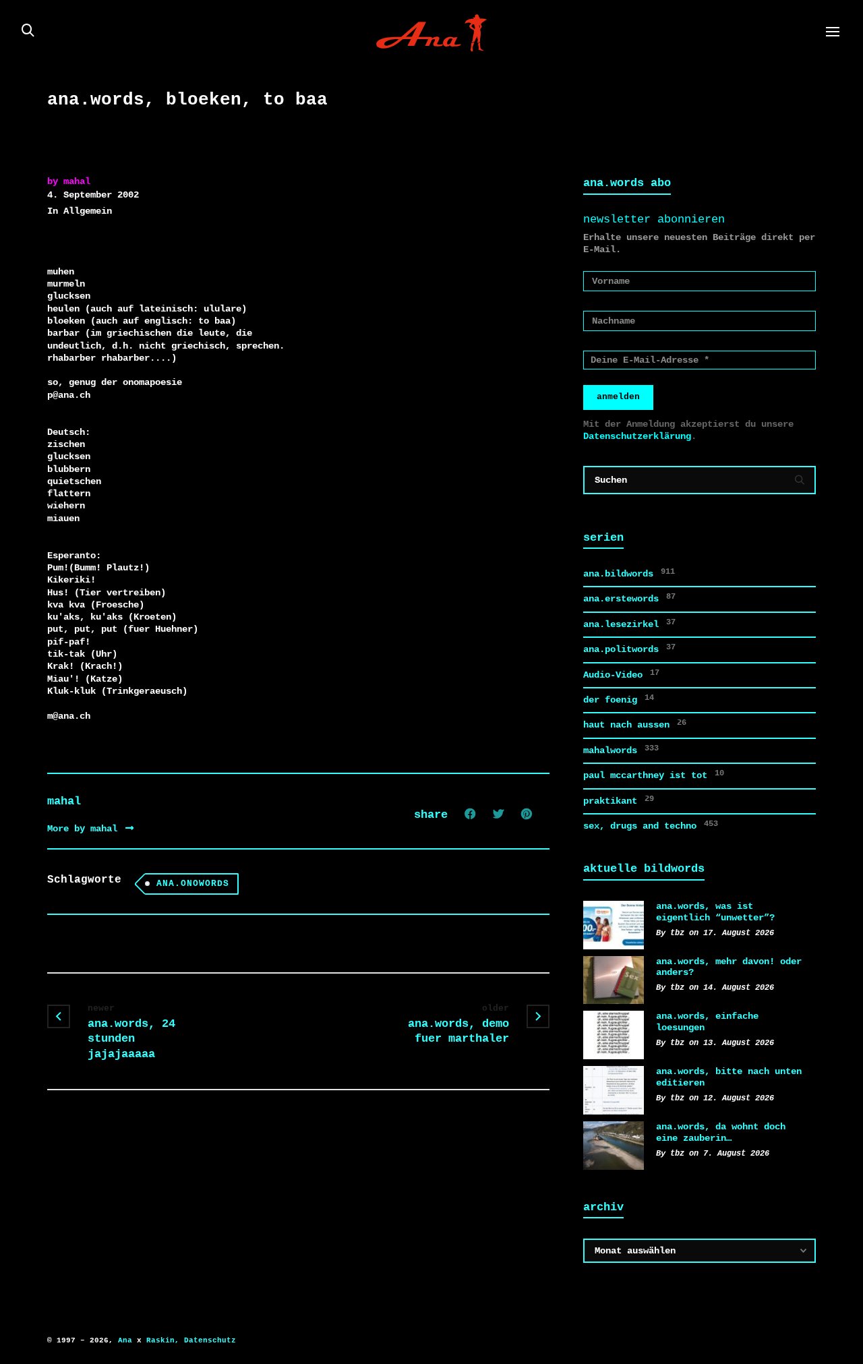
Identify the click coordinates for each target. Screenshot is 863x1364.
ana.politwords (629, 649)
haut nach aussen (634, 724)
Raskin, (162, 1340)
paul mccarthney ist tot (653, 775)
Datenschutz (210, 1340)
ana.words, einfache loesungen (707, 1022)
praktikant (618, 800)
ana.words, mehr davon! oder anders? (729, 967)
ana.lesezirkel (629, 624)
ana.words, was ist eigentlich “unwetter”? (715, 912)
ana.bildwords (629, 573)
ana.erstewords (629, 598)
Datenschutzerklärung (637, 436)
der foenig (618, 699)
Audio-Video (621, 674)
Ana (125, 1340)
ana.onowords (192, 884)
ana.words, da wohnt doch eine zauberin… (720, 1132)
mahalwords (621, 750)
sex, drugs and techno (650, 825)
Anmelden (618, 397)
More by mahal (85, 828)
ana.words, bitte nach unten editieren (729, 1077)
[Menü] (832, 32)
